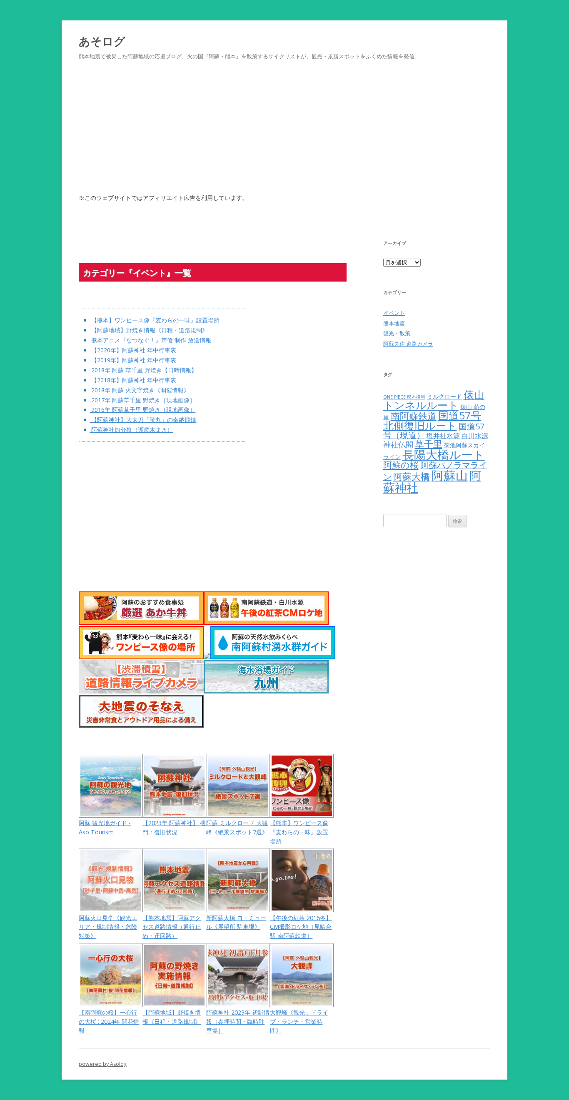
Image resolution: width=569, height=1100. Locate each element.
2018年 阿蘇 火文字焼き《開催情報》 (140, 390)
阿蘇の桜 (401, 465)
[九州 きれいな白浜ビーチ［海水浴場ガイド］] (266, 691)
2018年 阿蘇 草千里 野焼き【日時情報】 (143, 370)
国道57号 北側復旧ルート (432, 421)
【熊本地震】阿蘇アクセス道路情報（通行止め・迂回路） (171, 927)
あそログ (102, 41)
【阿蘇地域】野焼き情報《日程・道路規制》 (149, 330)
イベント (394, 313)
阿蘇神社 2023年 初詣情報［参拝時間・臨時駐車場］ (238, 1021)
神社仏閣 (398, 444)
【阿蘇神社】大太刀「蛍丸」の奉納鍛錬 (143, 420)
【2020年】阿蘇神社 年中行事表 (133, 350)
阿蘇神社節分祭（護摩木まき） (131, 430)
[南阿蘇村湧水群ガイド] (272, 657)
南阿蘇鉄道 (414, 415)
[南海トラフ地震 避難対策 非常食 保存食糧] (141, 726)
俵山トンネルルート (433, 400)
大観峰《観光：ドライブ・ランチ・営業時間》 (299, 1021)
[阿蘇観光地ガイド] (207, 657)
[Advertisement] (284, 136)
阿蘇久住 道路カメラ (408, 343)
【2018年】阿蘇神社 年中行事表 (133, 380)
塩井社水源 (443, 435)
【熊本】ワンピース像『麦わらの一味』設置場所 (155, 320)
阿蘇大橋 (411, 476)
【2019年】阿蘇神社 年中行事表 (133, 360)
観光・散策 (396, 333)
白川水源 (475, 435)
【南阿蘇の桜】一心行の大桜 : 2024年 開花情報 (109, 1021)
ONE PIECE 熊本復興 (404, 397)
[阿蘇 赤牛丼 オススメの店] (141, 622)
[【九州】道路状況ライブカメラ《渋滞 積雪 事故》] (141, 691)
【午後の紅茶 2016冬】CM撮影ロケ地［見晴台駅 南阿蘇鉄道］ (301, 927)
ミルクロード (444, 396)
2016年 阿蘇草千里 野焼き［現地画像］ (142, 410)
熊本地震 (394, 323)
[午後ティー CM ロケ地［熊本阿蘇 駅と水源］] (266, 622)
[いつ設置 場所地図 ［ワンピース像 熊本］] (141, 657)
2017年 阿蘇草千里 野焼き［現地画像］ (142, 400)
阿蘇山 (450, 475)
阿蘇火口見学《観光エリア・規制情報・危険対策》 (108, 927)
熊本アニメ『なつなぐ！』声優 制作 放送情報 (150, 340)
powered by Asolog (103, 1064)
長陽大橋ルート (443, 454)
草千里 (428, 443)
